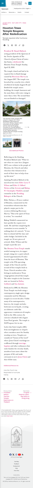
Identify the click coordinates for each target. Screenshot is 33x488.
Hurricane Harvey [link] (19, 77)
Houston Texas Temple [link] (16, 248)
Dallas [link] (21, 281)
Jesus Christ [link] (22, 357)
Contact (27, 12)
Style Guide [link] (10, 416)
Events (19, 12)
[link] (13, 372)
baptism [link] (7, 346)
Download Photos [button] (17, 150)
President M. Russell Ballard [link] (15, 51)
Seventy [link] (18, 188)
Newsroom (4, 9)
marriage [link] (22, 343)
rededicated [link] (16, 62)
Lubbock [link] (7, 284)
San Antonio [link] (19, 284)
